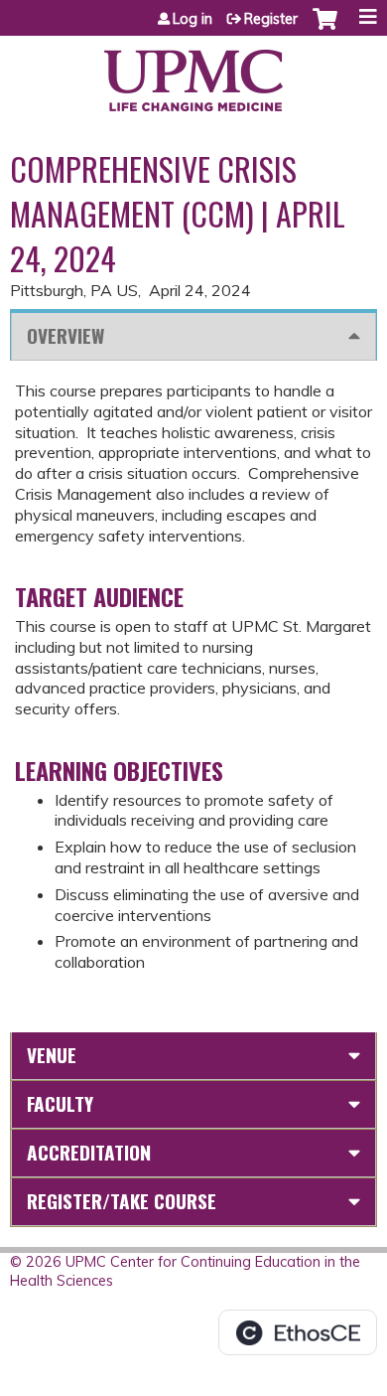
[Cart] (325, 29)
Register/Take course (121, 1200)
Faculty (60, 1103)
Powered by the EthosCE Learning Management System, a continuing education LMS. (297, 1332)
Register (271, 19)
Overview (65, 335)
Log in (192, 19)
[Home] (193, 73)
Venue (51, 1054)
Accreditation (89, 1152)
